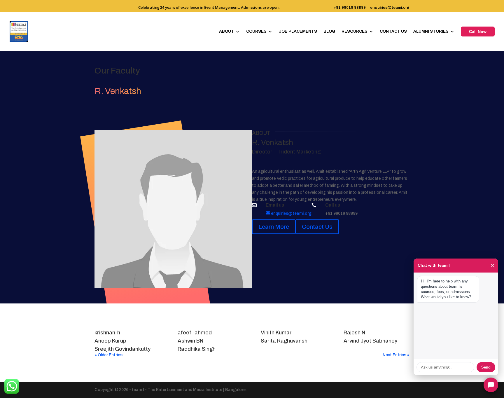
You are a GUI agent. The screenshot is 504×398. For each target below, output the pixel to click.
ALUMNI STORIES (431, 31)
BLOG (329, 31)
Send (486, 367)
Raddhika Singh (197, 349)
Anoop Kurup (110, 341)
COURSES (256, 31)
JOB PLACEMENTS (298, 31)
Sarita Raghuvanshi (285, 341)
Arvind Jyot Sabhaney (370, 341)
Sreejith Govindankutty (122, 349)
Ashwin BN (190, 341)
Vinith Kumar (276, 333)
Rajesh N (354, 333)
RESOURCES (355, 31)
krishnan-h (107, 333)
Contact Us (317, 227)
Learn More (273, 227)
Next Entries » (396, 355)
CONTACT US (393, 31)
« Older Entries (108, 355)
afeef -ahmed (195, 333)
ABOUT (226, 31)
